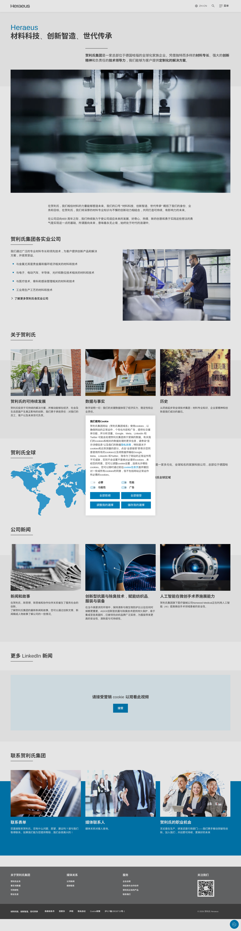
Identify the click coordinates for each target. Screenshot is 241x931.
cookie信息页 (131, 467)
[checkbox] (93, 482)
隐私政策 (126, 445)
